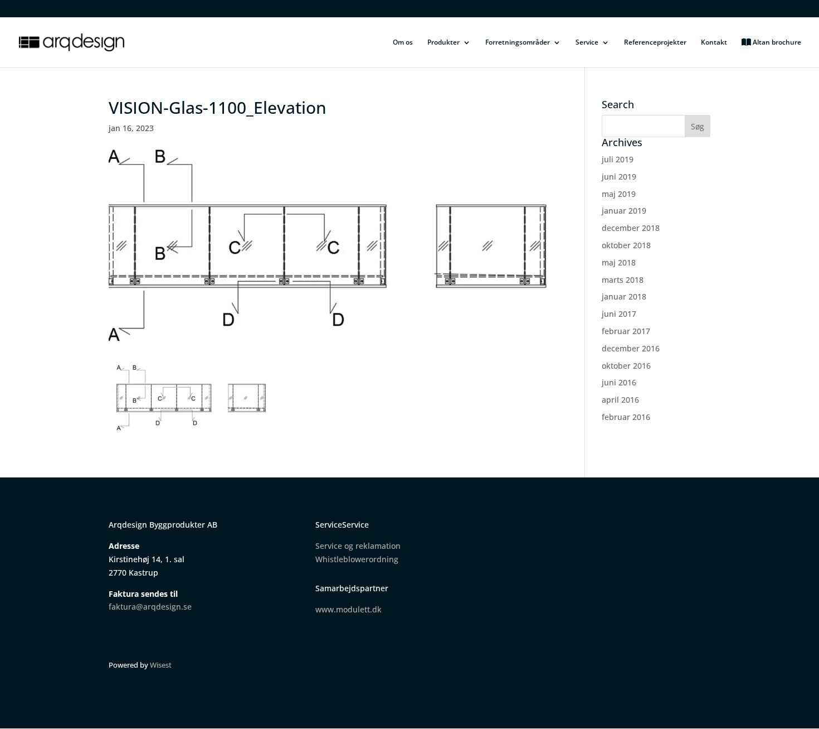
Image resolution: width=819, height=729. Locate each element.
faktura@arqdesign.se (150, 606)
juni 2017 (619, 313)
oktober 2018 (626, 245)
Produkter (443, 42)
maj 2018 (619, 262)
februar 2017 (626, 331)
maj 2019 (619, 194)
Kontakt (714, 42)
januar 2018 (624, 296)
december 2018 (631, 228)
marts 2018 (623, 279)
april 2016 (620, 399)
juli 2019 (617, 159)
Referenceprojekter (655, 42)
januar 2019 (624, 210)
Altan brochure (776, 42)
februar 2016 (626, 417)
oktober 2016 (626, 365)
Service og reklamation (358, 545)
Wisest (161, 665)
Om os (403, 42)
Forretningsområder (517, 42)
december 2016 (631, 348)
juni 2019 (619, 176)
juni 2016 (619, 382)
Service (587, 42)
